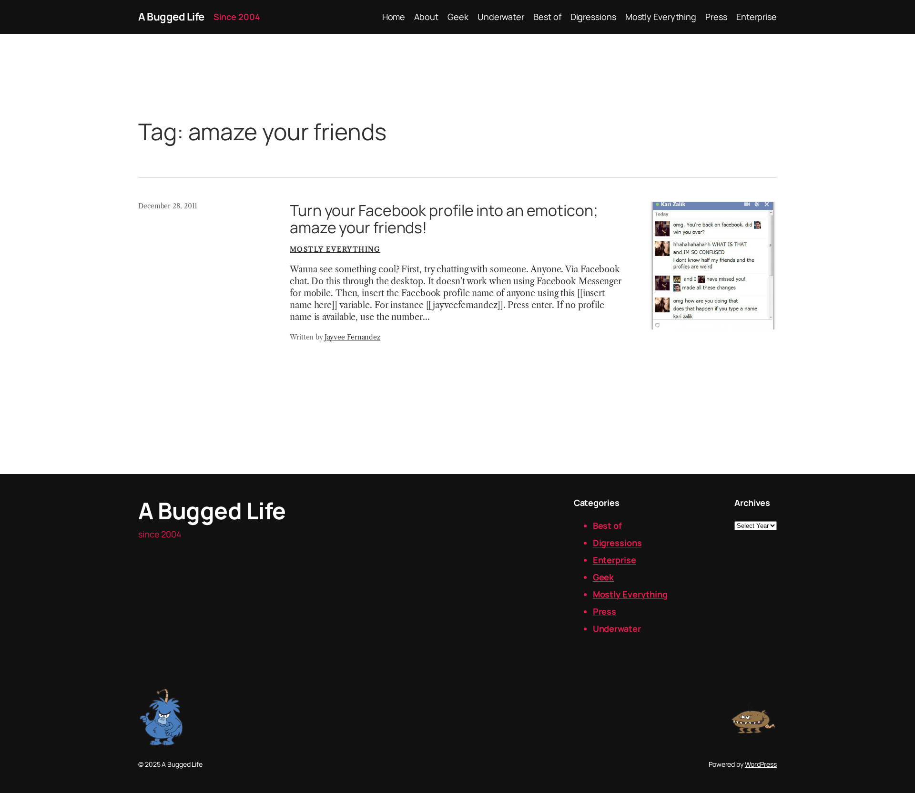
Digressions (617, 542)
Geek (603, 577)
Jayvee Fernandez (352, 337)
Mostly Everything (335, 249)
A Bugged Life (171, 17)
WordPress (761, 764)
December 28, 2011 (167, 206)
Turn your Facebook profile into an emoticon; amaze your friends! (444, 219)
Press (605, 611)
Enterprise (614, 560)
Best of (607, 525)
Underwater (617, 628)
